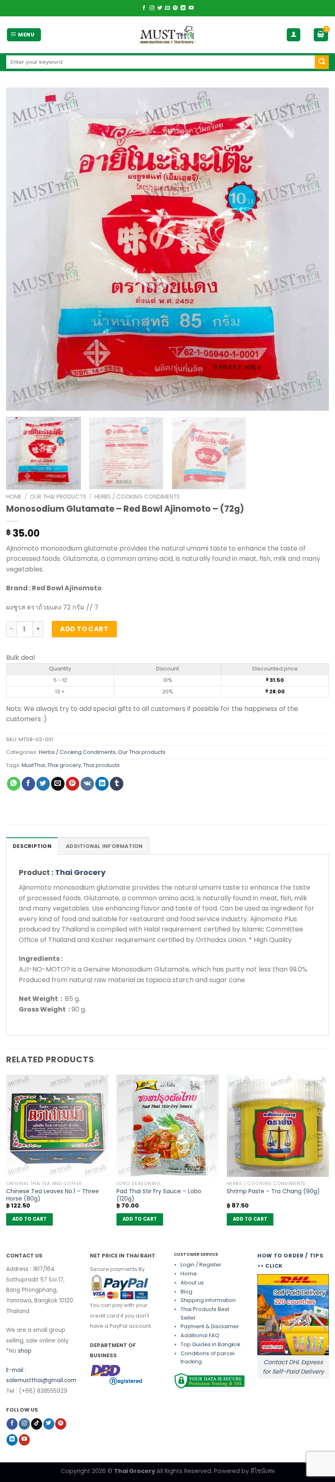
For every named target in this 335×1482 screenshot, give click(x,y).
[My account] (293, 35)
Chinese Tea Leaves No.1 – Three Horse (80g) (52, 1194)
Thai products (101, 765)
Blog (186, 1291)
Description (32, 846)
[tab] (32, 846)
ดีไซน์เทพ (262, 1471)
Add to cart (84, 629)
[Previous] (23, 249)
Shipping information (208, 1300)
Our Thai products (58, 497)
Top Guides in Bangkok (210, 1344)
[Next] (312, 249)
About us (192, 1282)
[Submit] (322, 62)
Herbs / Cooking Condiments (137, 497)
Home (14, 497)
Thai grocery (64, 765)
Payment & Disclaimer (210, 1326)
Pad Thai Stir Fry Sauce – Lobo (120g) (158, 1194)
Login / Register (201, 1264)
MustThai (33, 765)
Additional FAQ (200, 1335)
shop (24, 1351)
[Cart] (321, 35)
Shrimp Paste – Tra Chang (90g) (273, 1191)
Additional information (104, 846)
